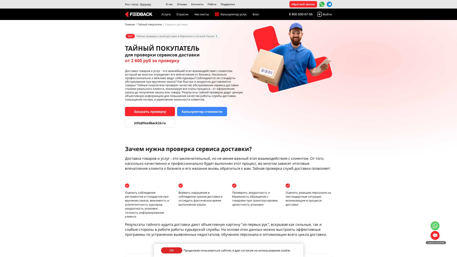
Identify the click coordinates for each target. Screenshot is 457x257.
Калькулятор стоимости (202, 111)
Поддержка (228, 4)
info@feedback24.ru (150, 123)
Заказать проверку (150, 111)
